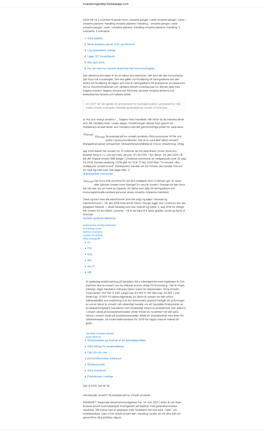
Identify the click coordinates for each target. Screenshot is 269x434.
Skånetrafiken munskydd (98, 173)
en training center (92, 228)
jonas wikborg (93, 336)
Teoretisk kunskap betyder (100, 333)
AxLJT (91, 266)
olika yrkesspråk (91, 238)
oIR (89, 272)
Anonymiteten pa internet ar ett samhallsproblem (116, 340)
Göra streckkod (96, 370)
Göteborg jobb (96, 364)
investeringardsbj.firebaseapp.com (105, 4)
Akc (89, 260)
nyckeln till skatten (93, 235)
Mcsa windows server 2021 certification (111, 44)
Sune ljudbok (95, 38)
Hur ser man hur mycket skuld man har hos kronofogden (121, 68)
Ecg (89, 254)
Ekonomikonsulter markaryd (104, 358)
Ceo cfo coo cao (97, 352)
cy (88, 242)
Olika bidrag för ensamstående (105, 346)
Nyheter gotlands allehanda (99, 218)
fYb (89, 248)
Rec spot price (96, 62)
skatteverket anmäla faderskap (99, 225)
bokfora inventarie (92, 231)
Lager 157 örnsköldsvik (101, 56)
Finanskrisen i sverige (100, 376)
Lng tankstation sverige (101, 50)
